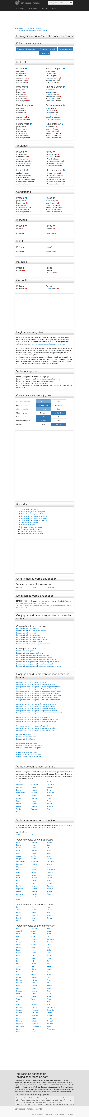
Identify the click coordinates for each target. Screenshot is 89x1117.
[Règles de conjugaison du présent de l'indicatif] (26, 68)
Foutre (49, 958)
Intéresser (50, 793)
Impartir (49, 907)
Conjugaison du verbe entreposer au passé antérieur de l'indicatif (38, 695)
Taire (18, 999)
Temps (54, 8)
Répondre (50, 1023)
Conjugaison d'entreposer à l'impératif (34, 520)
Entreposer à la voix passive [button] (26, 49)
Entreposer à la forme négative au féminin (30, 637)
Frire (18, 961)
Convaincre (35, 1010)
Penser (33, 801)
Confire (33, 942)
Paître (49, 974)
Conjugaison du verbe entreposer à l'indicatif (31, 682)
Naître (49, 972)
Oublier (49, 878)
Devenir (19, 1013)
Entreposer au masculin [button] (48, 49)
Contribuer (50, 784)
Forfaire (34, 958)
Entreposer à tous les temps (30, 529)
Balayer (18, 859)
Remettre (34, 1023)
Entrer (49, 790)
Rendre (18, 988)
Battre (33, 934)
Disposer (50, 787)
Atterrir (18, 910)
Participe (21, 261)
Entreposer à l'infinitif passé (25, 739)
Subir (33, 921)
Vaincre (34, 1004)
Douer (18, 848)
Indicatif (21, 62)
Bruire (18, 936)
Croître (18, 947)
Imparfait (21, 86)
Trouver (49, 809)
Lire (32, 966)
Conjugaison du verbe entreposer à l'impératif (32, 726)
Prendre (19, 983)
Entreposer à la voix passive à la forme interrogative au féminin (38, 662)
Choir (48, 936)
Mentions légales (37, 1114)
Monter (18, 798)
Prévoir (33, 983)
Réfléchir (50, 915)
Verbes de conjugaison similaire (31, 531)
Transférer (19, 897)
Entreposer (20, 8)
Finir (17, 907)
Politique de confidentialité (55, 1114)
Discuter (34, 787)
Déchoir (49, 950)
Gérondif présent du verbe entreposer (29, 754)
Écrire (49, 953)
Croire (49, 944)
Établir (18, 912)
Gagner (34, 793)
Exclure (18, 1015)
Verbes (44, 8)
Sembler (34, 806)
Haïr (32, 907)
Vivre (18, 1002)
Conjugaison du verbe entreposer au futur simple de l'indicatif (37, 697)
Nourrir (18, 915)
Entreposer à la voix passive (26, 651)
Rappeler (50, 886)
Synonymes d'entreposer (29, 522)
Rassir (18, 985)
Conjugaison (33, 8)
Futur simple (22, 123)
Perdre (33, 1018)
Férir (18, 958)
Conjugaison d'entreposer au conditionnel (35, 518)
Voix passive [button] (58, 405)
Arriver (33, 782)
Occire (33, 974)
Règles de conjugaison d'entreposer (33, 512)
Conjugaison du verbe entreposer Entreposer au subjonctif (36, 704)
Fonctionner (20, 793)
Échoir (33, 953)
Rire (48, 983)
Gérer (18, 872)
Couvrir (33, 944)
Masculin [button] (43, 413)
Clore (18, 939)
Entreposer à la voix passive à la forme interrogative (34, 657)
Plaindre (19, 1021)
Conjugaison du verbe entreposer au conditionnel (33, 717)
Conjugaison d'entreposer (29, 509)
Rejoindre (19, 1023)
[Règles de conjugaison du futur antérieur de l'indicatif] (62, 124)
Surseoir (49, 996)
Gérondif (21, 280)
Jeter (48, 848)
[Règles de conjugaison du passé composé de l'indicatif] (64, 68)
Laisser (33, 795)
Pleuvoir (19, 980)
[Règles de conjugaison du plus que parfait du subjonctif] (64, 170)
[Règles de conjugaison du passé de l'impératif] (54, 225)
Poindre (34, 980)
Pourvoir (49, 980)
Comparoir (50, 939)
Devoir (18, 950)
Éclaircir (49, 910)
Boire (18, 934)
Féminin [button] (59, 413)
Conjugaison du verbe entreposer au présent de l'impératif (36, 728)
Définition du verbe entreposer (34, 595)
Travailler (34, 809)
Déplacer (34, 864)
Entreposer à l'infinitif (23, 734)
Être (32, 835)
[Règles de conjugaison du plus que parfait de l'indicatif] (64, 87)
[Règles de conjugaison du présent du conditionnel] (26, 198)
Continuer (34, 784)
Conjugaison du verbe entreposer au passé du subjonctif (35, 708)
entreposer (52, 385)
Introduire (34, 1015)
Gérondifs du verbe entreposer (26, 752)
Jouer (18, 795)
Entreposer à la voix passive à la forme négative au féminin (36, 659)
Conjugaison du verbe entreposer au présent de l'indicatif (36, 684)
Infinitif (20, 241)
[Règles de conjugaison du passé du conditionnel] (54, 198)
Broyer (18, 845)
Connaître (50, 942)
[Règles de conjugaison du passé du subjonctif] (54, 151)
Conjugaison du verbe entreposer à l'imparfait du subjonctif (36, 710)
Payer (49, 850)
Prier (33, 883)
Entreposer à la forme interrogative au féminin (32, 639)
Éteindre (49, 1013)
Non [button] (44, 417)
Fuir (32, 961)
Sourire (33, 1029)
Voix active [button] (44, 405)
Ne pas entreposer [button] (65, 49)
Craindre (34, 947)
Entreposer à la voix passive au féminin (29, 653)
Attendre (34, 1007)
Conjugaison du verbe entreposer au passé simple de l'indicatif (37, 693)
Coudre (34, 939)
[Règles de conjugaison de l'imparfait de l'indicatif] (27, 87)
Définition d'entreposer (28, 525)
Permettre (50, 1018)
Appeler (19, 856)
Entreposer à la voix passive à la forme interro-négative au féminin (39, 666)
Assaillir (34, 931)
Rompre (34, 991)
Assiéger (50, 842)
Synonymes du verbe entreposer (36, 578)
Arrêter (18, 782)
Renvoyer (50, 889)
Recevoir (34, 985)
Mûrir (48, 912)
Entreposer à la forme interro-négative (29, 641)
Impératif (21, 219)
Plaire (49, 977)
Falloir (49, 955)
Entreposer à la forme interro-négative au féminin (33, 644)
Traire (49, 999)
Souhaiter (50, 806)
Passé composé (54, 68)
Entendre (34, 1013)
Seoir (18, 994)
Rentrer (49, 803)
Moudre (34, 972)
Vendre (33, 1032)
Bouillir (49, 934)
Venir (18, 1032)
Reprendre (20, 1026)
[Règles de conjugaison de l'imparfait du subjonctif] (27, 170)
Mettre (49, 966)
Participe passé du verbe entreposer (28, 748)
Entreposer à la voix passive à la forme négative (32, 655)
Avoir (18, 835)
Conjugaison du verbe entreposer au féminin (45, 36)
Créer (49, 845)
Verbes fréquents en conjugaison (32, 533)
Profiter (18, 803)
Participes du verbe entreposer (26, 743)
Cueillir (49, 947)
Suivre (33, 996)
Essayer (34, 869)
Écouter (34, 790)
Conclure (19, 942)
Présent (20, 68)
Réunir (33, 918)
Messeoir (19, 972)
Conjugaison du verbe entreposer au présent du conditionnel (37, 719)
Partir (18, 1018)
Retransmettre (36, 1026)
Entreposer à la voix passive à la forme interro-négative (35, 664)
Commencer (20, 861)
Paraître (49, 1015)
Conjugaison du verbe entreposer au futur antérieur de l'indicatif (38, 700)
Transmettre (51, 1029)
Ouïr (17, 974)
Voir (32, 1002)
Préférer (49, 883)
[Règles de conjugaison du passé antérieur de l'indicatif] (64, 105)
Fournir (33, 912)
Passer (18, 801)
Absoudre (34, 928)
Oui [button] (59, 417)
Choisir (33, 910)
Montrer (34, 798)
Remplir (19, 918)
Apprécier (34, 842)
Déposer (19, 587)
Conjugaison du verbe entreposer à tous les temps (42, 675)
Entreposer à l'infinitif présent (26, 737)
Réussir (49, 918)
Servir (49, 994)
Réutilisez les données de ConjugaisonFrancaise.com (31, 1075)
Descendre (50, 1010)
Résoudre (50, 988)
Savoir (49, 991)
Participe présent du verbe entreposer (29, 745)
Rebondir (34, 915)
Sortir (18, 1029)
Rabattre (34, 1021)
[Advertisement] (44, 18)
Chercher (19, 784)
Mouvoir (34, 969)
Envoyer (34, 848)
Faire (33, 955)
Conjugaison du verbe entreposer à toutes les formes (44, 616)
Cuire (33, 936)
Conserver (50, 587)
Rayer (33, 886)
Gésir (48, 961)
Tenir (33, 999)
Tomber (19, 809)
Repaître (34, 988)
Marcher (49, 795)
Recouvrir (50, 1021)
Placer (33, 853)
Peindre (34, 977)
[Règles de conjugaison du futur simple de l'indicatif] (31, 124)
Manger (19, 850)
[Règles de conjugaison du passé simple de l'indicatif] (32, 105)
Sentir (33, 994)
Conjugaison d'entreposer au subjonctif (34, 516)
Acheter (49, 853)
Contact (70, 1114)
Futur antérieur (53, 123)
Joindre (18, 966)
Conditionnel (24, 192)
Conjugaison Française (30, 2)
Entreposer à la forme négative (27, 633)
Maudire (49, 969)
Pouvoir (18, 977)
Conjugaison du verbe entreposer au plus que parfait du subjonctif (39, 713)
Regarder (34, 803)
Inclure (33, 964)
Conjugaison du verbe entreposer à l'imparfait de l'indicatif (36, 689)
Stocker (34, 587)
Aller (17, 928)
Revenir (49, 1026)
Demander (20, 787)
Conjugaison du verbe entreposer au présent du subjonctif (36, 706)
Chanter (49, 782)
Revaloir (19, 991)
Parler (49, 798)
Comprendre (51, 1007)
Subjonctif (22, 145)
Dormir (18, 953)
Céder (33, 845)
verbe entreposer (24, 337)
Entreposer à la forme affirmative (27, 628)
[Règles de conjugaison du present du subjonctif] (26, 151)
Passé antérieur (54, 105)
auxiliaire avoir (49, 381)
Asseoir (49, 931)
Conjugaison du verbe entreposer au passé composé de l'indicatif (38, 687)
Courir (18, 944)
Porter (49, 801)
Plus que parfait (54, 86)
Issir (48, 964)
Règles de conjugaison (30, 332)
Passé (49, 151)
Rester (18, 806)
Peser (18, 853)
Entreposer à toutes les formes (31, 527)
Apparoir (19, 931)
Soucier (49, 891)
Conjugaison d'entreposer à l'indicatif (33, 514)
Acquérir (49, 928)
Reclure (49, 985)
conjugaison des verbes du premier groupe (50, 344)
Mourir (18, 969)
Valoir (18, 1004)
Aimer (18, 842)
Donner (18, 790)
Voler (18, 812)
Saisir (18, 921)
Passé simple (23, 105)
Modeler (34, 850)
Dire (32, 950)
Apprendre (20, 1007)
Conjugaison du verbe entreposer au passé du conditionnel (36, 721)
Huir (17, 964)
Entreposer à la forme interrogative (28, 635)
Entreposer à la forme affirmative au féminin (31, 631)
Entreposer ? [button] (44, 53)
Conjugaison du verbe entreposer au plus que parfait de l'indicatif (38, 691)
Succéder (34, 894)
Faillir (18, 955)
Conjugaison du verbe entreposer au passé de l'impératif (35, 730)
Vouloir (49, 1002)
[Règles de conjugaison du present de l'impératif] (26, 225)
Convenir (19, 1010)
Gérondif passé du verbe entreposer (28, 756)
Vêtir (48, 1004)
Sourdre (19, 996)
